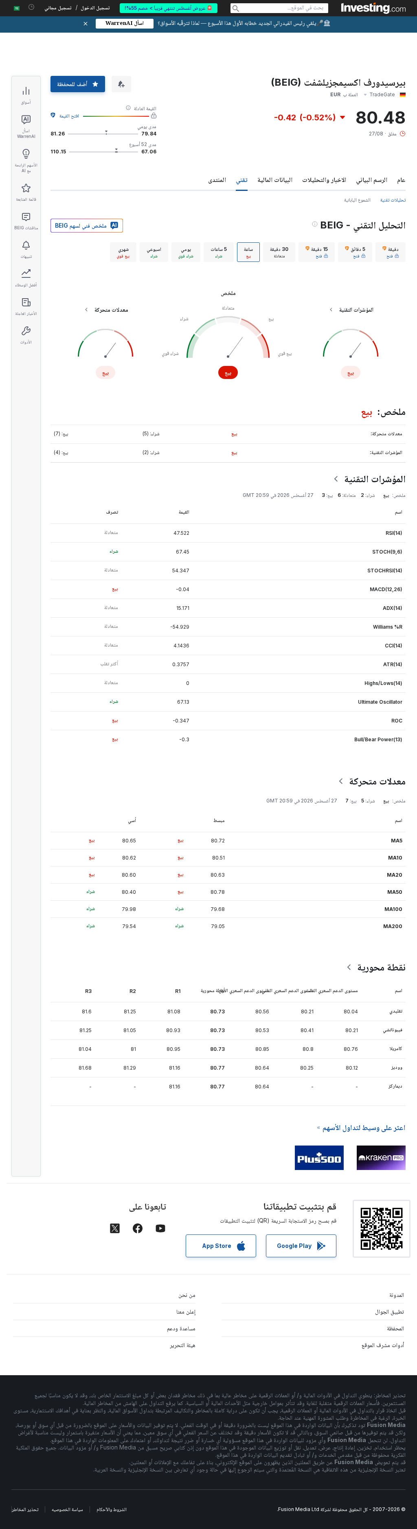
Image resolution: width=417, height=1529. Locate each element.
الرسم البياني (371, 179)
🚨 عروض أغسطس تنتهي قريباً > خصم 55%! (169, 8)
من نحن (186, 1294)
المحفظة (395, 1328)
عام (401, 179)
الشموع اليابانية (357, 200)
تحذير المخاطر (25, 1509)
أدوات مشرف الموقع (383, 1344)
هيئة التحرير (182, 1344)
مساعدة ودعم (181, 1328)
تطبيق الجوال (389, 1311)
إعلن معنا (185, 1311)
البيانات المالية (274, 179)
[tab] (390, 252)
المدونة (396, 1294)
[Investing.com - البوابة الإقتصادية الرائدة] (373, 8)
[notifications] (31, 7)
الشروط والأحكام (112, 1509)
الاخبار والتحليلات (324, 179)
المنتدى (217, 179)
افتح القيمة (69, 116)
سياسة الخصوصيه (67, 1509)
